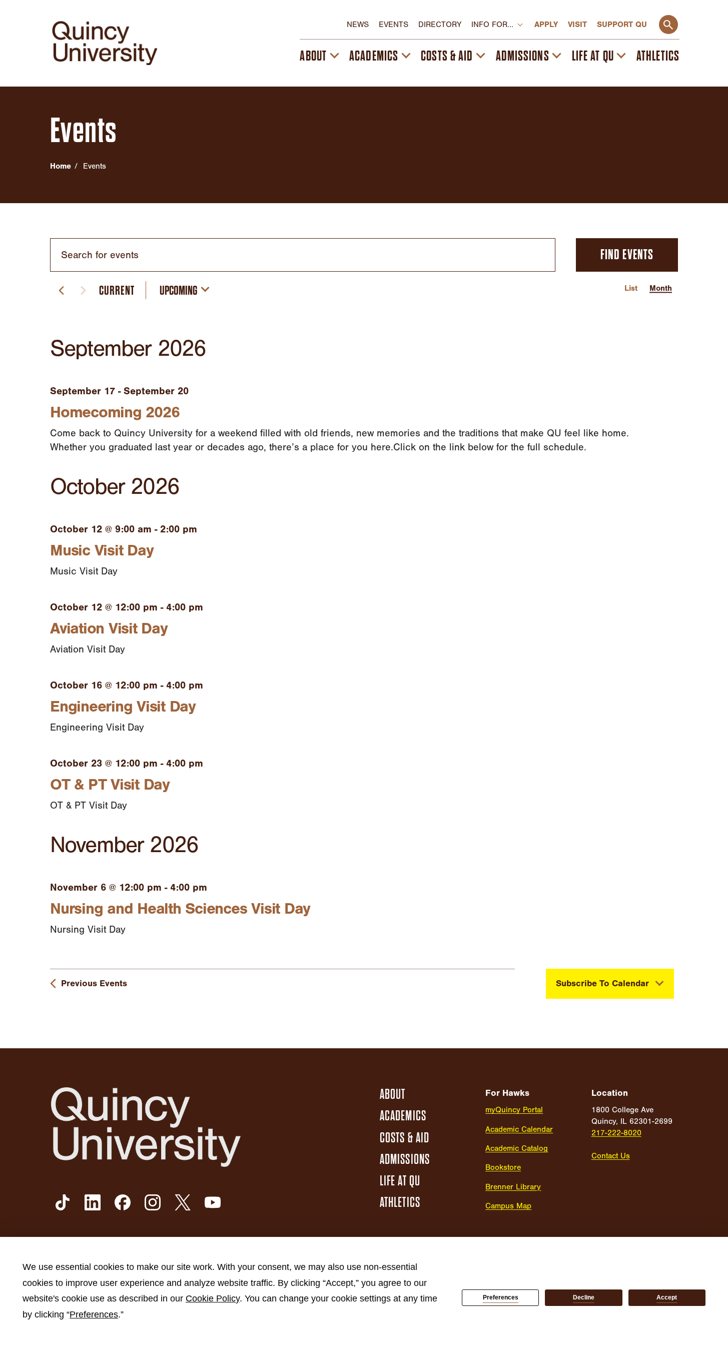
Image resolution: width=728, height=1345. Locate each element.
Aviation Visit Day (109, 628)
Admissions (522, 56)
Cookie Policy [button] (213, 1298)
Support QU (622, 24)
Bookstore (503, 1167)
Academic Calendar (519, 1129)
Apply (546, 24)
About (313, 56)
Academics (373, 56)
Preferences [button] (94, 1314)
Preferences (500, 1297)
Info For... (492, 24)
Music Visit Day (101, 550)
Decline (583, 1297)
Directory (439, 24)
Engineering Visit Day (123, 706)
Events (393, 24)
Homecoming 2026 (114, 412)
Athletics (657, 56)
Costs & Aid (447, 56)
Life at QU (593, 56)
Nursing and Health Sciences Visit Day (180, 908)
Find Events (626, 254)
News (358, 24)
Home (60, 166)
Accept (666, 1297)
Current (117, 290)
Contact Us (610, 1155)
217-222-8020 (616, 1132)
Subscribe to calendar (602, 983)
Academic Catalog (516, 1148)
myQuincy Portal (514, 1109)
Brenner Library (513, 1186)
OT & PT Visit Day (110, 784)
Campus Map (508, 1205)
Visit (577, 24)
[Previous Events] (61, 290)
